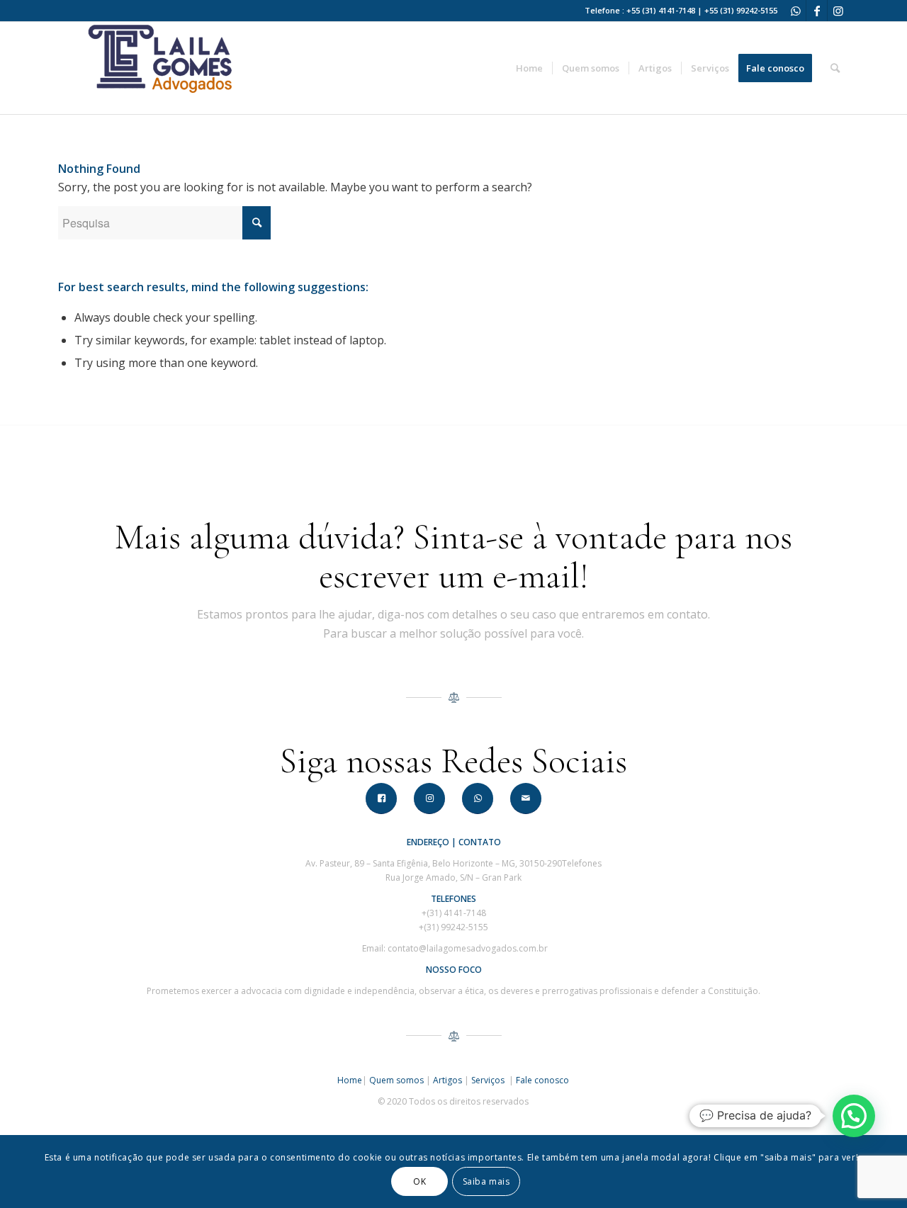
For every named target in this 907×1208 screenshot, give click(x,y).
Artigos (447, 1080)
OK (419, 1181)
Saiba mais (486, 1181)
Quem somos (396, 1080)
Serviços (489, 1080)
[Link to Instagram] (838, 10)
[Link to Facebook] (816, 10)
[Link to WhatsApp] (795, 10)
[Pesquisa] (835, 68)
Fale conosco (542, 1080)
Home (349, 1080)
